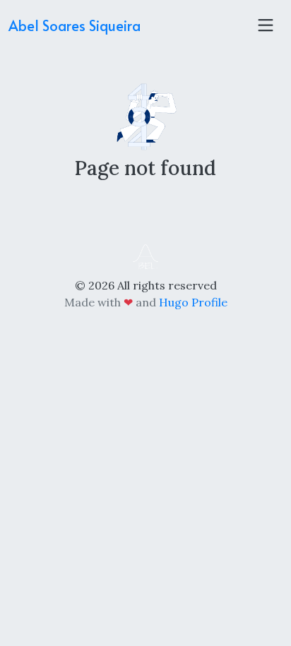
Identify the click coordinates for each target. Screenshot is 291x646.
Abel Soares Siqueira (74, 25)
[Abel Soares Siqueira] (145, 256)
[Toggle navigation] (266, 25)
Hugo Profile (193, 302)
